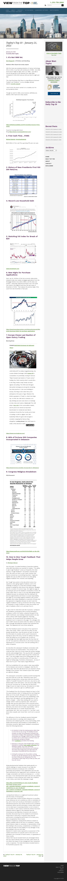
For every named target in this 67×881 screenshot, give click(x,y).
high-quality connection (30, 745)
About (13, 10)
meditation (18, 740)
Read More (53, 93)
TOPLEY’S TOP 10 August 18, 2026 (53, 137)
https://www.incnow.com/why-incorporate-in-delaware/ (22, 467)
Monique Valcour (13, 562)
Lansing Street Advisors (14, 11)
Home (7, 10)
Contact (20, 10)
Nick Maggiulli (10, 61)
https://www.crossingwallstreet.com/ (20, 131)
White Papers (54, 10)
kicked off (30, 373)
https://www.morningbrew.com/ (15, 433)
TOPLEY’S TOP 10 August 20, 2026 (54, 131)
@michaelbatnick (21, 139)
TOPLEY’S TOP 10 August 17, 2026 (53, 139)
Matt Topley (15, 53)
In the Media (29, 10)
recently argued (15, 84)
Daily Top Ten (50, 159)
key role (16, 405)
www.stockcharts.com (12, 268)
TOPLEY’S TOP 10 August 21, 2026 (53, 129)
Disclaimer (49, 165)
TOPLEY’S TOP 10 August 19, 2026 (53, 134)
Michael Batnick (10, 139)
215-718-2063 (57, 2)
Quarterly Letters (42, 10)
